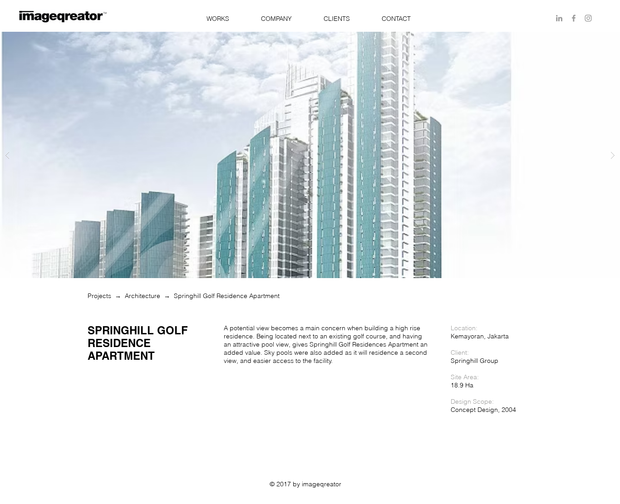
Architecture (142, 296)
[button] (217, 18)
